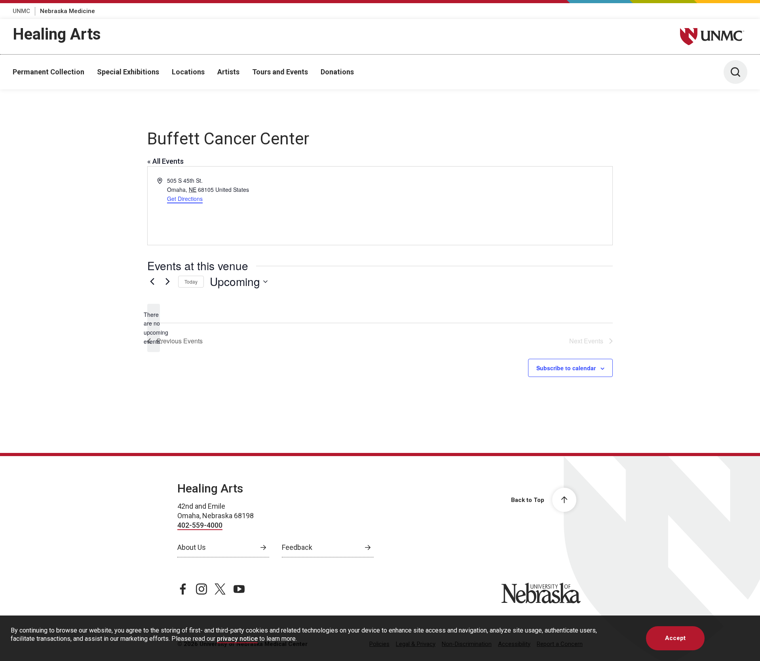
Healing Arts (57, 34)
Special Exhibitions (128, 72)
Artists (228, 72)
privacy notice (237, 638)
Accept (675, 638)
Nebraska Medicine (67, 11)
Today (191, 281)
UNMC (21, 11)
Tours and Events (280, 72)
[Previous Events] (152, 281)
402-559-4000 (199, 525)
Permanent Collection (48, 72)
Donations (337, 72)
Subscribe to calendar (566, 368)
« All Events (165, 161)
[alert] (153, 328)
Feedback (297, 547)
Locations (188, 72)
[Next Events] (167, 281)
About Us (191, 547)
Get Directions (185, 199)
